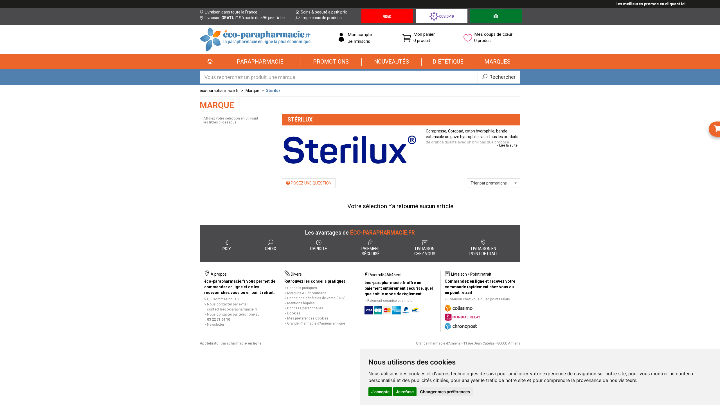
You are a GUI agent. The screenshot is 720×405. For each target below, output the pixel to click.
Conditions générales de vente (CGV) (316, 298)
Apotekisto (231, 343)
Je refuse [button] (405, 391)
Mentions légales (301, 303)
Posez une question (310, 183)
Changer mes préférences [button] (445, 391)
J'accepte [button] (380, 391)
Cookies (293, 313)
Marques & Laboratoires (306, 293)
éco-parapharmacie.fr (219, 90)
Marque (252, 90)
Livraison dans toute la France (231, 12)
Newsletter (215, 324)
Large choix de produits (321, 17)
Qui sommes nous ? (223, 299)
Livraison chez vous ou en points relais (478, 299)
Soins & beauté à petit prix (324, 12)
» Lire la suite (507, 145)
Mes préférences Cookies (307, 318)
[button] (260, 62)
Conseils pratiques (302, 288)
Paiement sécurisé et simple (389, 300)
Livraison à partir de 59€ (245, 17)
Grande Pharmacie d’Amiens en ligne (316, 323)
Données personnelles (305, 308)
